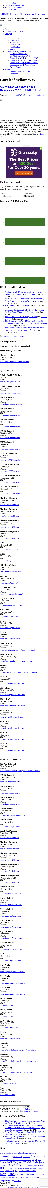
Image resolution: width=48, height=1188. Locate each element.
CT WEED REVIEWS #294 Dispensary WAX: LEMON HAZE (22, 88)
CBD (15, 1157)
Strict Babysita (10, 305)
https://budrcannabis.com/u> (11, 404)
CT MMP (10, 1165)
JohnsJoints (22, 1171)
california (24, 1153)
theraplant (3, 1181)
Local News (31, 1171)
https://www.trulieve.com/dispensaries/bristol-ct (18, 672)
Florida (7, 1171)
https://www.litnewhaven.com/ (11, 1027)
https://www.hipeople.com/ (10, 960)
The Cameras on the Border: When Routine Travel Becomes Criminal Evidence (24, 329)
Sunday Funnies (29, 1177)
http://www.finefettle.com (9, 505)
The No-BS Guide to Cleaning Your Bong (21, 317)
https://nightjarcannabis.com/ (11, 605)
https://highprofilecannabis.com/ (12, 972)
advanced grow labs (6, 1153)
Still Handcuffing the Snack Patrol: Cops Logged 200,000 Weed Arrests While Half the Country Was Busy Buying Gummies (25, 1127)
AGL (19, 1153)
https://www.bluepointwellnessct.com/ (14, 362)
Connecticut (38, 1156)
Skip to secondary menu (14, 5)
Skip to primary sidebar (14, 7)
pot (40, 1174)
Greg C (12, 1171)
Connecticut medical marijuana (22, 1160)
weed (17, 1180)
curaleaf (40, 1165)
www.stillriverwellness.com (10, 572)
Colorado (19, 1157)
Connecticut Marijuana (6, 1160)
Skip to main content (13, 3)
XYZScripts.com (35, 1187)
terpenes (37, 1177)
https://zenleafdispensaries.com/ (12, 683)
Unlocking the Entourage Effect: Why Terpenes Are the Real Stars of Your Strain (25, 311)
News (36, 301)
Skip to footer (10, 10)
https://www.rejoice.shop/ (10, 628)
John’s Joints (24, 305)
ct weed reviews (31, 1165)
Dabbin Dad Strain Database (22, 1168)
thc (41, 1177)
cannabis (6, 1156)
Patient (37, 1174)
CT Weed (19, 1165)
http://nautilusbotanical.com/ (11, 594)
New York (29, 1174)
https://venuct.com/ (7, 1095)
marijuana (7, 1174)
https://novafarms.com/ (9, 616)
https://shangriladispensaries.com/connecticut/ (18, 1050)
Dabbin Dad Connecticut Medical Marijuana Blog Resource (23, 14)
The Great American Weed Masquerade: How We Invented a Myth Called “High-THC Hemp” (24, 322)
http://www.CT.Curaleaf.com (11, 460)
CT (36, 1160)
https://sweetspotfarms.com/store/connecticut (17, 650)
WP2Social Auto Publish (15, 1187)
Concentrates (26, 1157)
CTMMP (2, 1165)
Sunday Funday (18, 1177)
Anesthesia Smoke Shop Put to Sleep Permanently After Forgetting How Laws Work (24, 300)
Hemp (16, 1171)
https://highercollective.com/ (11, 893)
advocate (14, 1153)
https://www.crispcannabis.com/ (12, 815)
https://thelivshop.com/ (8, 583)
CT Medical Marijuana (33, 1162)
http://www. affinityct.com (10, 382)
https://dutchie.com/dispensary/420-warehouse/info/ (20, 771)
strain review (9, 1177)
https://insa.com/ (6, 1005)
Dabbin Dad (30, 294)
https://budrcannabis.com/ (10, 415)
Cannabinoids (32, 1153)
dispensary (33, 1168)
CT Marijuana (15, 1162)
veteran (10, 1180)
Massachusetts (20, 1174)
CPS (33, 1160)
